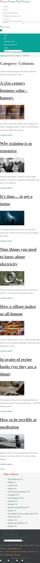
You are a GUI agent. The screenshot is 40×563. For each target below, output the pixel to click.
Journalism (11, 495)
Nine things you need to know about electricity (18, 256)
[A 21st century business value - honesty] (12, 119)
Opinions (3, 56)
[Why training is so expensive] (12, 172)
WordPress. (26, 558)
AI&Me (10, 482)
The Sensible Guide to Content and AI (21, 513)
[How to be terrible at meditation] (12, 448)
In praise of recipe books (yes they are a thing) (18, 366)
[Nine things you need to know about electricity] (12, 285)
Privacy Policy (9, 531)
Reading (11, 504)
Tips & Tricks (12, 517)
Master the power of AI (12, 16)
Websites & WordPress (16, 523)
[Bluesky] (4, 2)
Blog (5, 10)
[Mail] (19, 2)
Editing (10, 488)
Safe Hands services (11, 13)
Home (6, 6)
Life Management (14, 498)
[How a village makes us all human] (12, 335)
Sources (10, 510)
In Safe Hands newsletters (17, 492)
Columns (11, 485)
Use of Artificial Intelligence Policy (16, 537)
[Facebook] (26, 2)
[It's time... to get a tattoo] (12, 225)
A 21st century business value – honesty (14, 90)
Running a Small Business (17, 507)
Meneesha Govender (13, 555)
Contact (6, 19)
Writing (10, 526)
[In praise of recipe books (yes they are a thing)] (12, 395)
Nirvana (19, 558)
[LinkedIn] (12, 2)
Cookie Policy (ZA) (11, 534)
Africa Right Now (14, 479)
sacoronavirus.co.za (14, 548)
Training (11, 520)
